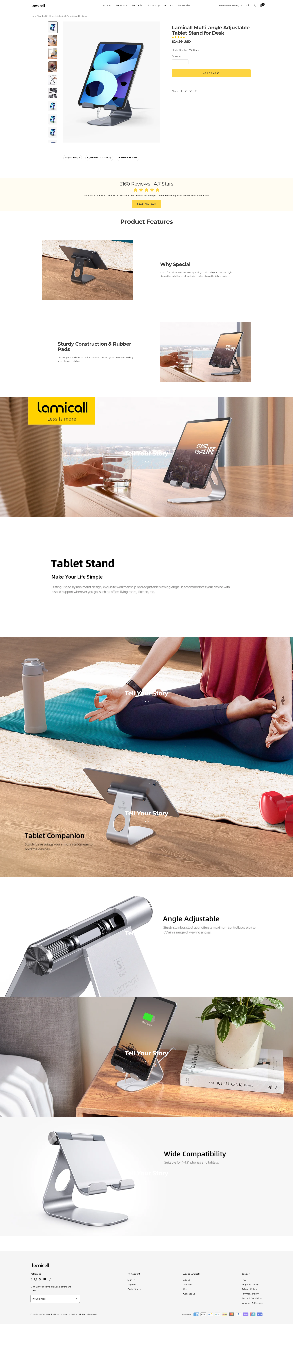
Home (33, 16)
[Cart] (260, 5)
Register (131, 1284)
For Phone (121, 5)
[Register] (75, 1299)
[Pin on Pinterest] (185, 91)
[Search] (247, 5)
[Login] (254, 5)
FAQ (244, 1280)
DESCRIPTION (72, 158)
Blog (185, 1289)
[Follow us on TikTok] (50, 1279)
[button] (179, 37)
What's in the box (127, 158)
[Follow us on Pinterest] (40, 1279)
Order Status (134, 1289)
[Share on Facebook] (181, 91)
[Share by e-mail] (196, 91)
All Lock (168, 5)
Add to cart (211, 73)
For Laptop (153, 5)
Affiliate (187, 1284)
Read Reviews (146, 204)
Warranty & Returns (252, 1303)
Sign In (131, 1280)
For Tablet (137, 5)
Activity (107, 5)
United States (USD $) (228, 5)
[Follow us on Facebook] (31, 1279)
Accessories (184, 5)
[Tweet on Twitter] (190, 91)
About (186, 1280)
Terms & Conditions (252, 1298)
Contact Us (189, 1293)
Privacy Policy (249, 1289)
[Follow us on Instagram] (35, 1279)
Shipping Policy (250, 1284)
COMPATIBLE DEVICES (99, 158)
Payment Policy (250, 1293)
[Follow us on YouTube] (44, 1279)
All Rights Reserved (88, 1314)
